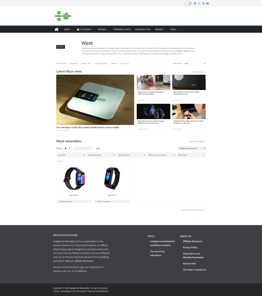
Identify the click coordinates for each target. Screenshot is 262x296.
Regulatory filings (101, 63)
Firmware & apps (122, 29)
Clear (98, 148)
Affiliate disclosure (192, 241)
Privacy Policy (190, 247)
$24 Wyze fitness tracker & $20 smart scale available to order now (188, 122)
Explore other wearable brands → (194, 210)
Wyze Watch (74, 195)
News (67, 29)
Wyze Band (112, 195)
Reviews (102, 29)
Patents (114, 63)
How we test (189, 263)
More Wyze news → (199, 72)
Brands (159, 29)
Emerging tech (143, 29)
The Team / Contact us (194, 269)
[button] (71, 29)
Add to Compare (66, 201)
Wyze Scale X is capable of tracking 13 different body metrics (151, 93)
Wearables (73, 63)
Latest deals (124, 63)
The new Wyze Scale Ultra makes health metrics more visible (87, 127)
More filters (182, 155)
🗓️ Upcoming (84, 29)
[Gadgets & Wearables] (56, 29)
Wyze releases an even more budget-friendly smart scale (186, 93)
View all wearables (197, 141)
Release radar (86, 63)
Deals (173, 29)
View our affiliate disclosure (79, 260)
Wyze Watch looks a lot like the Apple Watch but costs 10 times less (151, 122)
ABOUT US (185, 236)
